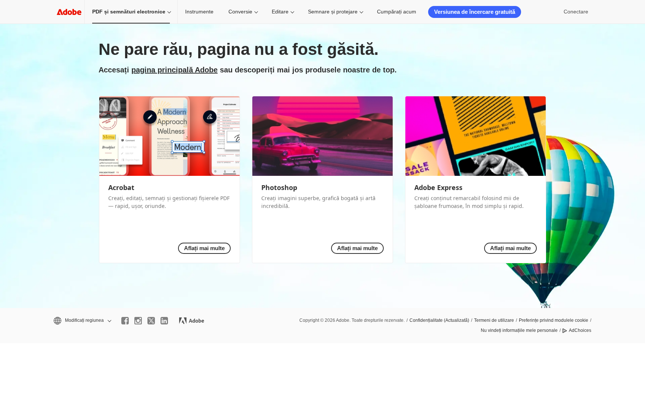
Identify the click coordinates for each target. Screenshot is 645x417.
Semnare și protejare (333, 12)
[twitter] (151, 320)
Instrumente (199, 12)
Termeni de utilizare (494, 320)
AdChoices (580, 330)
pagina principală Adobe (174, 70)
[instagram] (138, 320)
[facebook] (125, 320)
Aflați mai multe (204, 248)
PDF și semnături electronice (128, 12)
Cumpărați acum (396, 12)
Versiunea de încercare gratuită (474, 12)
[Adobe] (69, 12)
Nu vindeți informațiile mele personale (519, 330)
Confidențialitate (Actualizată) (439, 320)
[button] (82, 320)
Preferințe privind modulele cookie (553, 320)
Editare (280, 12)
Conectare (576, 12)
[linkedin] (164, 320)
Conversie (240, 12)
